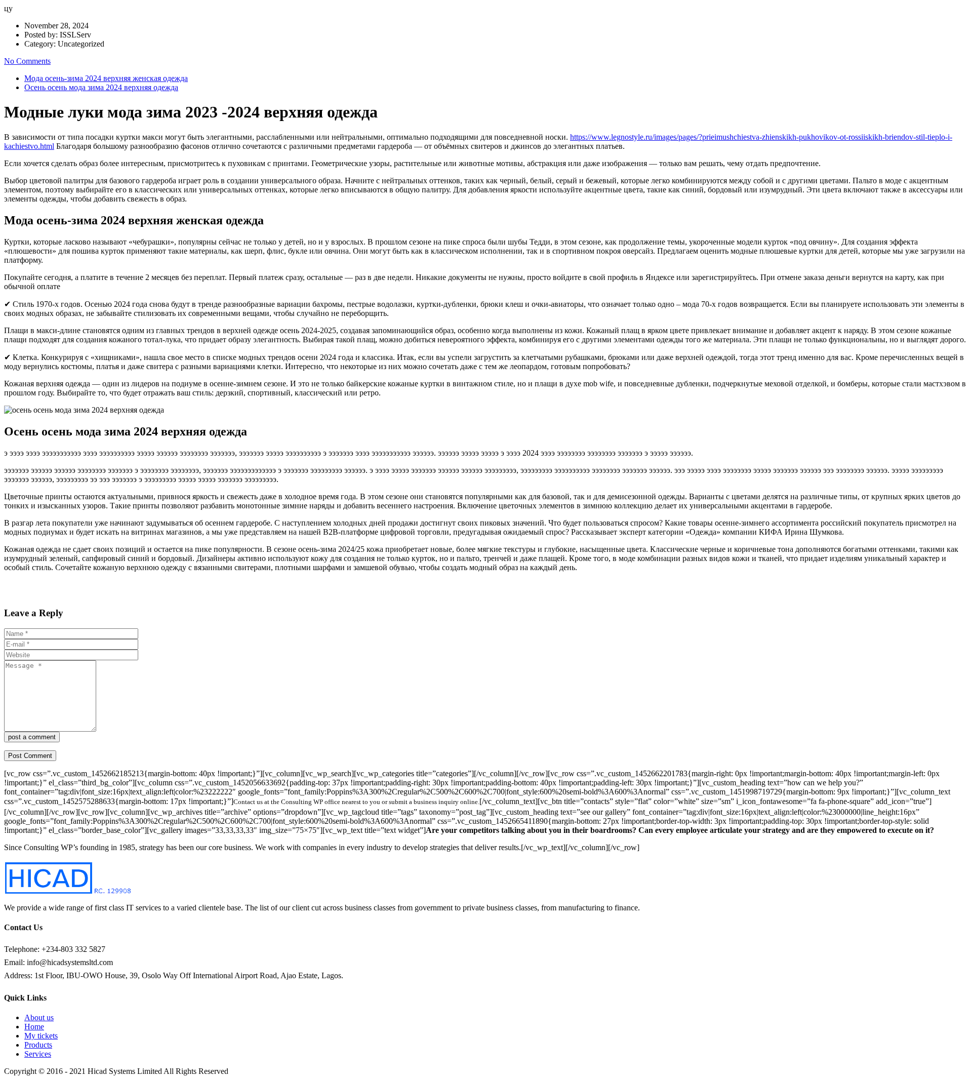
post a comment (32, 737)
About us (39, 1017)
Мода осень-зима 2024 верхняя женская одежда (106, 78)
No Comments (27, 61)
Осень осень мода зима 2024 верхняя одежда (101, 87)
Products (38, 1045)
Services (37, 1054)
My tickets (41, 1035)
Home (34, 1026)
